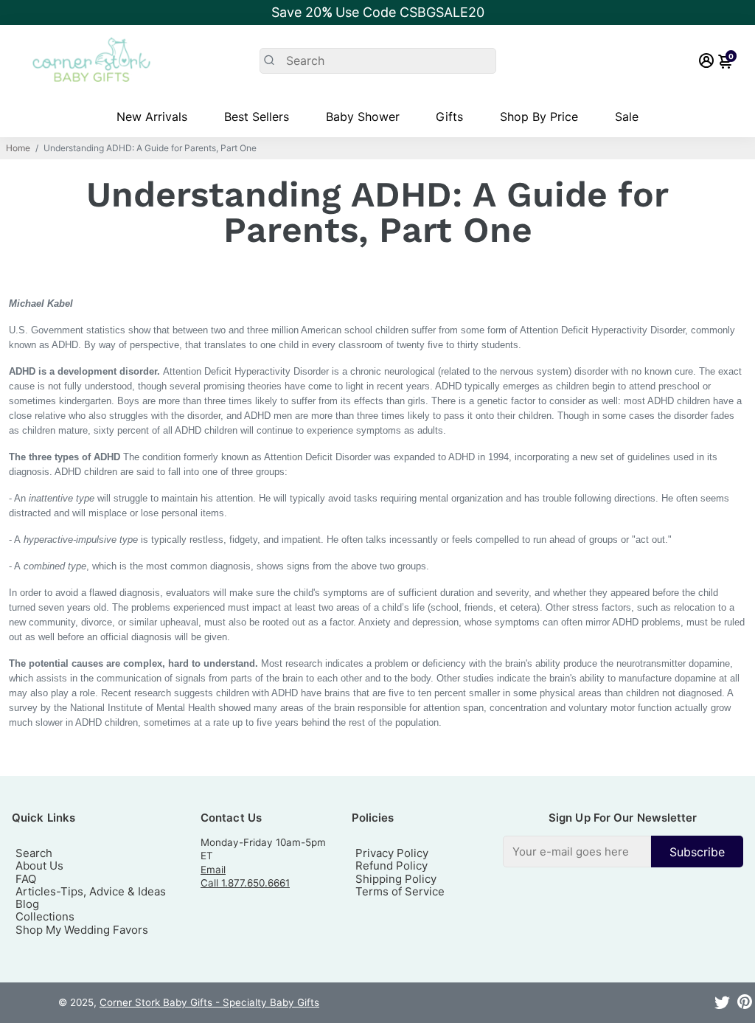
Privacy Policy (391, 853)
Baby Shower (363, 116)
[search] (378, 61)
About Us (39, 866)
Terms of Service (400, 891)
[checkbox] (623, 851)
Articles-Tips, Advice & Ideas (90, 891)
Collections (44, 916)
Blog (27, 904)
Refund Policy (391, 866)
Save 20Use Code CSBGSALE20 (377, 12)
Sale (627, 116)
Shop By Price (539, 116)
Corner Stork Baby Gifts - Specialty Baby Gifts (209, 1002)
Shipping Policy (395, 879)
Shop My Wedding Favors (81, 930)
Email (213, 869)
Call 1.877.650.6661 (245, 883)
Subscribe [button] (697, 852)
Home (18, 148)
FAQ (25, 879)
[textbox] (577, 851)
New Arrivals (151, 116)
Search (33, 853)
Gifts (449, 116)
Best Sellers (256, 116)
